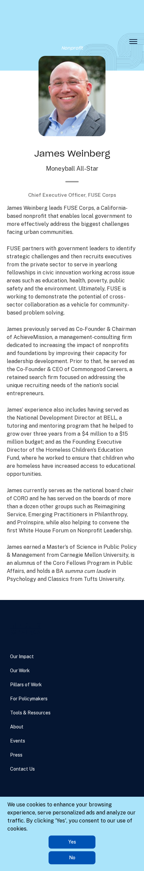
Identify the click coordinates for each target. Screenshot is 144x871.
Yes (72, 842)
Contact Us (22, 769)
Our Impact (22, 656)
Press (16, 755)
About (16, 726)
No (72, 857)
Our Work (20, 670)
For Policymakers (29, 698)
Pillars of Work (26, 684)
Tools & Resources (30, 712)
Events (17, 741)
